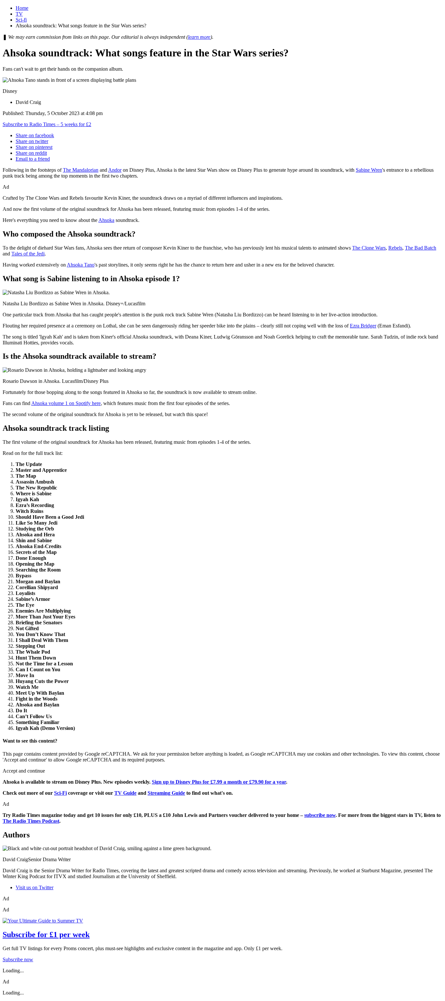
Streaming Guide (166, 793)
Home (22, 8)
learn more (199, 37)
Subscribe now (18, 959)
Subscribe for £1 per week (46, 934)
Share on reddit (31, 153)
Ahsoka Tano (80, 265)
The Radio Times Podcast (31, 821)
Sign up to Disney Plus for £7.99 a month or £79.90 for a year (219, 782)
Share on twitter (32, 141)
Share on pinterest (34, 147)
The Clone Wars (369, 248)
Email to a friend (33, 159)
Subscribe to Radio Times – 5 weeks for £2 (47, 124)
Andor (115, 170)
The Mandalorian (80, 170)
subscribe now (320, 815)
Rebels (395, 248)
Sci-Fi (60, 793)
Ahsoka (106, 220)
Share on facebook (35, 135)
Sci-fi (21, 19)
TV (19, 14)
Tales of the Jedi (28, 253)
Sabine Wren (369, 170)
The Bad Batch (420, 248)
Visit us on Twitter (34, 887)
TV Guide (125, 793)
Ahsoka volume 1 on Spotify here (66, 403)
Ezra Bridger (363, 325)
